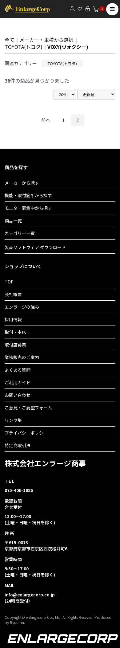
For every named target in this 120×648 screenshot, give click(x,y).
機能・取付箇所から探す (28, 195)
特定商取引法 (17, 445)
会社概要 (13, 294)
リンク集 (13, 420)
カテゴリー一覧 (20, 233)
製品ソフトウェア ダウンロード (35, 247)
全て (9, 39)
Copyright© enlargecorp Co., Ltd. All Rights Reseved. (49, 617)
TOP (9, 282)
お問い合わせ (17, 395)
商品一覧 (13, 220)
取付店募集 (15, 345)
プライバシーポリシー (26, 433)
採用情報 (13, 319)
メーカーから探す (22, 183)
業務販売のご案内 (22, 357)
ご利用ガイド (17, 382)
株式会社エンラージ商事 (45, 463)
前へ (45, 120)
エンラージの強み (22, 307)
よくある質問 (17, 370)
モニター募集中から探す (28, 208)
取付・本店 (15, 332)
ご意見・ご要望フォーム (28, 407)
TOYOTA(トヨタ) (23, 46)
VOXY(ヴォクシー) (67, 46)
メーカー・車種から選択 (46, 39)
